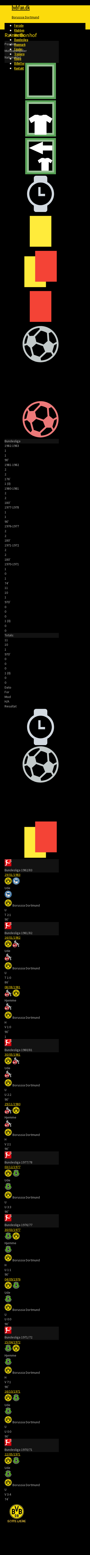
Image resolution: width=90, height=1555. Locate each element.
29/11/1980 (12, 1104)
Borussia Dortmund (25, 17)
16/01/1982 (12, 937)
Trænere (19, 53)
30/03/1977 (12, 1230)
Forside (19, 25)
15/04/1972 (12, 1342)
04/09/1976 (12, 1279)
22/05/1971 (12, 1454)
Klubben (19, 30)
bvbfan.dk (21, 7)
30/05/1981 (12, 1054)
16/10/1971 (12, 1391)
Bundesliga (21, 39)
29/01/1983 (12, 874)
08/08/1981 (12, 987)
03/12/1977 (12, 1167)
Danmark (19, 44)
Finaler (18, 48)
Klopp (17, 58)
